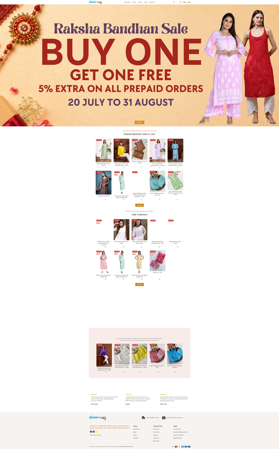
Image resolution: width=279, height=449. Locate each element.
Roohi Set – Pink (157, 272)
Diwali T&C (156, 429)
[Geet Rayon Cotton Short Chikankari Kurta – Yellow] (121, 150)
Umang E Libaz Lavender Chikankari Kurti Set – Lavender (103, 243)
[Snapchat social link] (96, 432)
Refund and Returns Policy (180, 432)
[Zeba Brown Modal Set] (103, 183)
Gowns (135, 435)
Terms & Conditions (178, 435)
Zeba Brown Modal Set (103, 196)
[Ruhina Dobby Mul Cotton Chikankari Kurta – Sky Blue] (175, 150)
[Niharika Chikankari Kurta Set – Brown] (139, 149)
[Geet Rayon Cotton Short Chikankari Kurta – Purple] (104, 355)
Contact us (156, 438)
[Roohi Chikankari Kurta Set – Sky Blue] (175, 354)
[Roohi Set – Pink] (157, 260)
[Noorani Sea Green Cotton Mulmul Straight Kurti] (121, 183)
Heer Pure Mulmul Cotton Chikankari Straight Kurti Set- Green (175, 193)
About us (155, 435)
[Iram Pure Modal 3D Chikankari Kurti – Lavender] (157, 150)
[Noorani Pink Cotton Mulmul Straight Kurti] (103, 262)
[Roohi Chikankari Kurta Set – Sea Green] (157, 181)
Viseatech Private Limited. (126, 446)
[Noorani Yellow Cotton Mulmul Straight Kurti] (139, 262)
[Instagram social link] (93, 432)
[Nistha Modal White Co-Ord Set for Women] (139, 229)
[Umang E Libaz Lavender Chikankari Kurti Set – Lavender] (103, 229)
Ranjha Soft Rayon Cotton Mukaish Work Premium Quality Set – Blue (139, 195)
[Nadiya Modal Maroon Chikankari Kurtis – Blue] (157, 229)
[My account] (180, 2)
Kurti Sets (135, 438)
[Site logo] (95, 2)
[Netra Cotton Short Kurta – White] (121, 229)
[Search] (174, 2)
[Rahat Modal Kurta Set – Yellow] (175, 229)
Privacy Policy (177, 429)
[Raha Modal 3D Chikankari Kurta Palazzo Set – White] (122, 354)
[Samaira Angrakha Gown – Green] (103, 150)
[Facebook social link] (91, 432)
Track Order (156, 432)
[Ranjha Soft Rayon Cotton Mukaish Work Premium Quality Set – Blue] (139, 181)
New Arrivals (136, 429)
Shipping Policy (177, 438)
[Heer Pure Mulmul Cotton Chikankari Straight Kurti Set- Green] (175, 180)
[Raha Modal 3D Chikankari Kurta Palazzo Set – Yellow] (139, 354)
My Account (156, 441)
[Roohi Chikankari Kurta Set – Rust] (157, 354)
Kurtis (134, 432)
